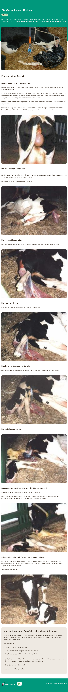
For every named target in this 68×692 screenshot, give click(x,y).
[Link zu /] (8, 684)
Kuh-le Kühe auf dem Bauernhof (14, 665)
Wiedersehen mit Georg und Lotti (14, 669)
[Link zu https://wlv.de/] (19, 684)
